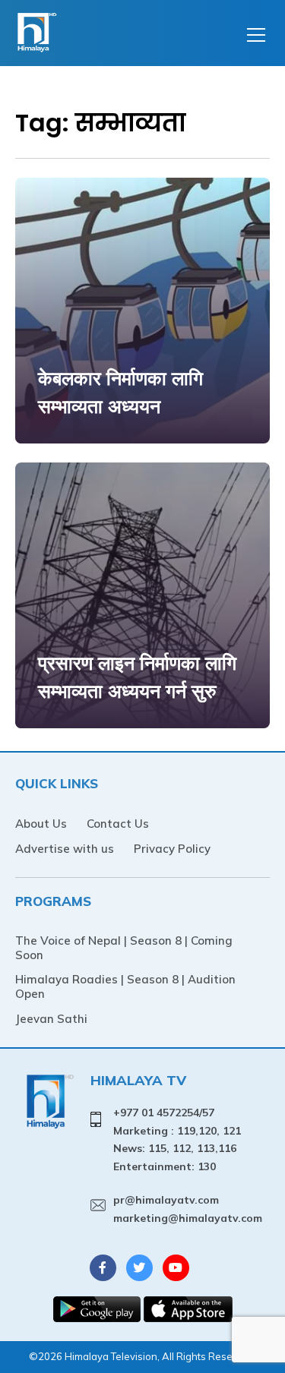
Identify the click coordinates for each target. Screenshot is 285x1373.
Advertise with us (64, 848)
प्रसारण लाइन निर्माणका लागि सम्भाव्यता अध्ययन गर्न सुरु (137, 677)
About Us (41, 823)
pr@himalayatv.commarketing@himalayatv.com (187, 1209)
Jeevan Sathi (51, 1019)
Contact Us (118, 823)
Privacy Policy (172, 848)
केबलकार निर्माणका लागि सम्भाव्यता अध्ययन (120, 392)
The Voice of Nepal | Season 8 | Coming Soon (124, 947)
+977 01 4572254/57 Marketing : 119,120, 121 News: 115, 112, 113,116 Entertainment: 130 (177, 1139)
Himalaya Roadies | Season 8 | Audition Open (125, 986)
